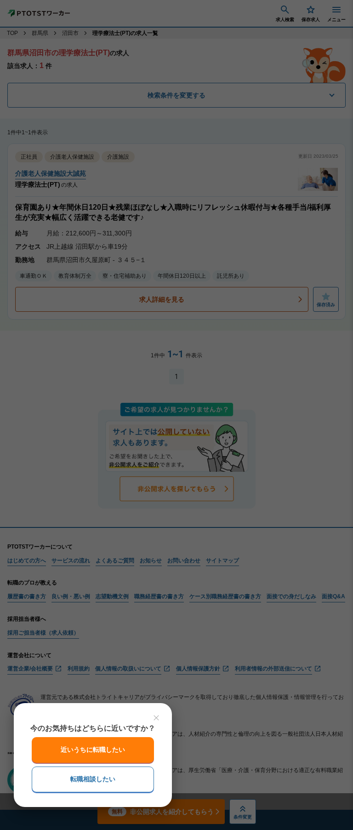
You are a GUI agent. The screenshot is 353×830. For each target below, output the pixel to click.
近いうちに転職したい (93, 749)
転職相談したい (92, 779)
